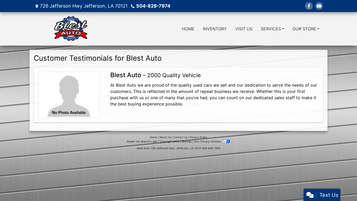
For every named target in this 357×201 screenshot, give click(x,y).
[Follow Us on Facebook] (309, 6)
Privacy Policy (198, 137)
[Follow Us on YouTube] (319, 6)
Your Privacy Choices (207, 141)
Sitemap (186, 141)
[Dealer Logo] (70, 28)
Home (153, 137)
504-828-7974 (153, 6)
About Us (165, 137)
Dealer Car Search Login (142, 141)
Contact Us (180, 137)
